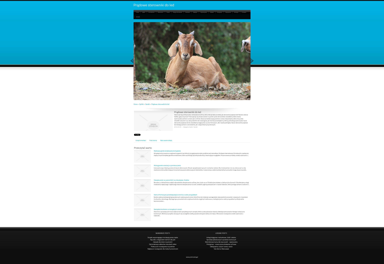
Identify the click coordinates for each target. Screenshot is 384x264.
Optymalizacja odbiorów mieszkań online (162, 244)
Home (136, 104)
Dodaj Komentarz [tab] (141, 140)
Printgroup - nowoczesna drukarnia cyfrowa (221, 244)
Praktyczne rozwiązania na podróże (163, 246)
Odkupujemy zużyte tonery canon (221, 246)
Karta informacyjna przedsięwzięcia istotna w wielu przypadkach (175, 195)
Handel (147, 104)
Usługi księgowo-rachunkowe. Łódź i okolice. (221, 237)
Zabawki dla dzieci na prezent (162, 242)
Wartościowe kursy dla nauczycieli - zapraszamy (221, 242)
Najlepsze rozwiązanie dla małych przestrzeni (163, 249)
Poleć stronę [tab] (153, 140)
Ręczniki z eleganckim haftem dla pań (162, 239)
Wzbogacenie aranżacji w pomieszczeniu (167, 165)
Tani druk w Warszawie (221, 249)
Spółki (141, 104)
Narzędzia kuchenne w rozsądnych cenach (168, 209)
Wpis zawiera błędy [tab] (166, 140)
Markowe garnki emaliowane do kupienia (167, 151)
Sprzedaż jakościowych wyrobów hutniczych (221, 239)
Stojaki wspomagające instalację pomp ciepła (163, 237)
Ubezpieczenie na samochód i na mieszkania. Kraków (171, 180)
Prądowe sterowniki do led (160, 104)
